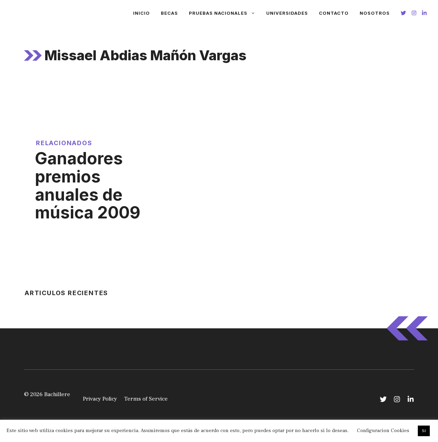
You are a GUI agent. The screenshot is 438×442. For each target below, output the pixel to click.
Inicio (141, 13)
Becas (169, 13)
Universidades (287, 13)
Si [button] (424, 430)
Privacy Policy (100, 399)
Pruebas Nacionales (218, 13)
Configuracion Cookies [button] (383, 430)
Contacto (334, 13)
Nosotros (375, 13)
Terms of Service (146, 399)
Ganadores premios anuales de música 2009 (87, 185)
